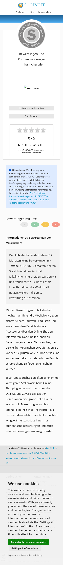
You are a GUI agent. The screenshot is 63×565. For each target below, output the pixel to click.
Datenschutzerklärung (31, 555)
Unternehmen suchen (40, 12)
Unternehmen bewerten (31, 108)
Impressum (13, 555)
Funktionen (21, 12)
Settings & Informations (24, 548)
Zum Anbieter (31, 116)
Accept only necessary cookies (28, 542)
